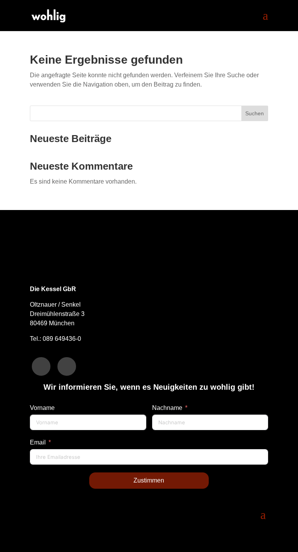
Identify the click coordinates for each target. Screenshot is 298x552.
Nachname (167, 407)
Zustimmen (148, 480)
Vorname (42, 407)
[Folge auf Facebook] (41, 366)
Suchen (254, 113)
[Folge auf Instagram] (66, 366)
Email (38, 442)
